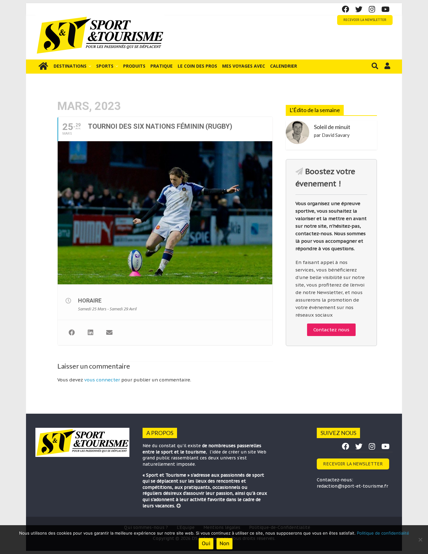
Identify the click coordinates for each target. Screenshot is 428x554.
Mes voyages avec (243, 66)
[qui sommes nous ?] (178, 506)
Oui (206, 543)
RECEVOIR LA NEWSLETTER (364, 20)
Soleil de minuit (332, 126)
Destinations (70, 66)
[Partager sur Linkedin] (90, 332)
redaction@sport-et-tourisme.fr (352, 486)
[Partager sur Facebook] (72, 332)
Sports (104, 66)
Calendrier (283, 66)
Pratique (161, 66)
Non (224, 543)
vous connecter (102, 380)
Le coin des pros (197, 66)
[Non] (420, 539)
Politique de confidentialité (383, 533)
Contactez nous (331, 330)
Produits (134, 66)
